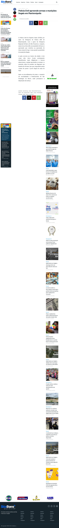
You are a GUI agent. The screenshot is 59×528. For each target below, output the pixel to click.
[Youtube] (57, 506)
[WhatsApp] (14, 19)
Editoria (23, 8)
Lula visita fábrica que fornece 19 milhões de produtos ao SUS (51, 172)
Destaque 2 (48, 216)
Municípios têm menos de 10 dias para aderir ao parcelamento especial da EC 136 (5, 144)
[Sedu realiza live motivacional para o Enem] (52, 208)
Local (27, 8)
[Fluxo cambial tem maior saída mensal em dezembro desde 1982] (52, 304)
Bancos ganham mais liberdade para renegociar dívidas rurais (6, 63)
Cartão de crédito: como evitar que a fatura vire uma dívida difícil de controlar (6, 47)
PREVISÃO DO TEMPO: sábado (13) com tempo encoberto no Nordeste (52, 362)
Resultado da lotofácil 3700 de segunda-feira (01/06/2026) (51, 485)
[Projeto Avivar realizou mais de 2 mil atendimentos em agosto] (52, 374)
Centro (19, 92)
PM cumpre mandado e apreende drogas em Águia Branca (52, 149)
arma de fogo (25, 90)
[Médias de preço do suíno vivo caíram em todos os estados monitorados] (52, 184)
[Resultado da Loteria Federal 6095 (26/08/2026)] (6, 23)
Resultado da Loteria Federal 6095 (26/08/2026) (6, 16)
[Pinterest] (14, 16)
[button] (56, 2)
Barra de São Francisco (36, 90)
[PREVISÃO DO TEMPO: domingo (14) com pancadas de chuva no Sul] (52, 254)
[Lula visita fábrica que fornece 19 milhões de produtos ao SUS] (52, 161)
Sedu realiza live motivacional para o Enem (51, 219)
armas (30, 90)
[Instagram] (52, 506)
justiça (35, 92)
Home (19, 8)
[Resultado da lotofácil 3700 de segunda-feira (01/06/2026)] (52, 474)
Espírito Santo (27, 92)
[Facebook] (14, 9)
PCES (24, 94)
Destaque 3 (48, 145)
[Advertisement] (6, 99)
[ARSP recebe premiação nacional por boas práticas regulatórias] (52, 231)
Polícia (27, 94)
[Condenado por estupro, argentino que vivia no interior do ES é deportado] (52, 423)
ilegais (31, 92)
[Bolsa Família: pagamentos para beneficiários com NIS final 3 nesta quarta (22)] (52, 327)
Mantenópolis (39, 92)
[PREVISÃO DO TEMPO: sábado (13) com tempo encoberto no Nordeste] (52, 352)
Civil (22, 92)
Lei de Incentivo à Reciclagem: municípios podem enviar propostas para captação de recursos (52, 291)
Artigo (2, 26)
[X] (14, 12)
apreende (20, 90)
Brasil (2, 12)
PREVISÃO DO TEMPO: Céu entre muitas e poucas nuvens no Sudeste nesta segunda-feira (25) (52, 460)
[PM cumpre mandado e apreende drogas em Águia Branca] (52, 138)
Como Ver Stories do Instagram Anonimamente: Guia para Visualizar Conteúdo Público (6, 31)
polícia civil (31, 94)
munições (20, 94)
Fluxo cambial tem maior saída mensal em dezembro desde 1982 (52, 315)
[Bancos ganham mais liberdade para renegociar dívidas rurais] (6, 71)
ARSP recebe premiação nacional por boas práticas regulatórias (52, 242)
